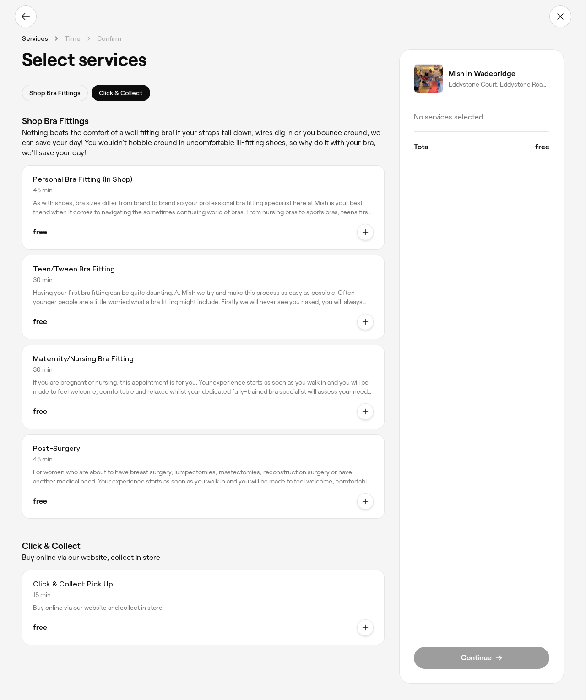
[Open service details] (365, 232)
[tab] (55, 93)
